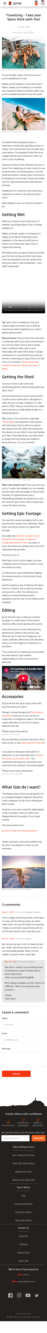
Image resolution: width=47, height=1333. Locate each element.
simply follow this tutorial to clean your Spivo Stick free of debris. (21, 365)
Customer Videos (23, 1212)
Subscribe (39, 1138)
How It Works (23, 1187)
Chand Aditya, (8, 422)
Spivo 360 (23, 1261)
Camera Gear (23, 1252)
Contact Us (23, 1228)
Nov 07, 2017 (8, 938)
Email (4, 1033)
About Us (23, 1236)
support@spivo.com (23, 1281)
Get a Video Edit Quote (23, 1155)
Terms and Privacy (23, 1314)
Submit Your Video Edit (23, 1180)
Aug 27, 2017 (8, 912)
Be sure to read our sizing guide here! (19, 830)
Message (6, 1048)
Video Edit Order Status (23, 1163)
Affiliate (23, 1244)
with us (23, 1274)
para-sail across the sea (33, 742)
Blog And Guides (23, 1220)
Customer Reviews (23, 1204)
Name (5, 1018)
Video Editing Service (23, 1147)
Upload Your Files (23, 1171)
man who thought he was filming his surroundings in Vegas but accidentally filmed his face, (21, 539)
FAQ (23, 1195)
